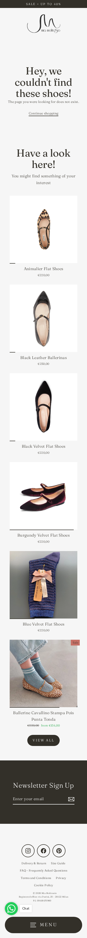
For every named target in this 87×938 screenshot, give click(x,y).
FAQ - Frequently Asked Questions (43, 870)
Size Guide (58, 863)
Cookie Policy (43, 885)
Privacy (61, 878)
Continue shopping (43, 113)
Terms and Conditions (36, 878)
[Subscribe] (70, 799)
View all (43, 740)
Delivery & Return (34, 863)
